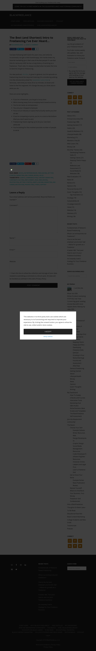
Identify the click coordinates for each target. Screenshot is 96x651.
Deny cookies (48, 336)
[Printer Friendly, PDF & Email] (11, 169)
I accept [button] (48, 331)
